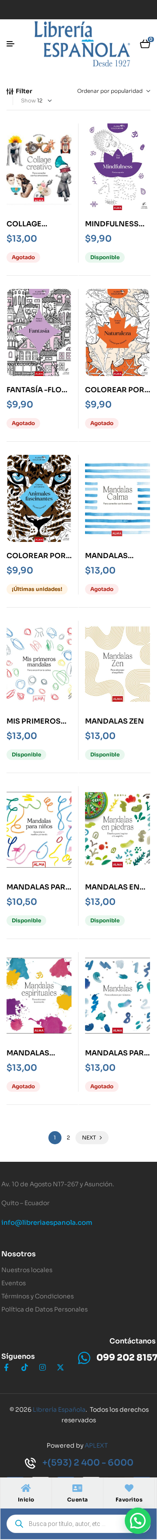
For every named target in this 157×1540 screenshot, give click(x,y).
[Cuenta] (77, 1488)
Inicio (26, 1499)
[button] (138, 1521)
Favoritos (129, 1499)
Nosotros (18, 1254)
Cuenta (77, 1499)
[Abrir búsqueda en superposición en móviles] (78, 1523)
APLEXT (96, 1445)
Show (28, 100)
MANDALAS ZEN (114, 721)
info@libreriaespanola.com (46, 1222)
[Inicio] (26, 1488)
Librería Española (59, 1409)
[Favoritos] (129, 1488)
